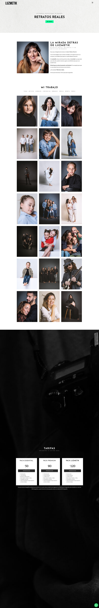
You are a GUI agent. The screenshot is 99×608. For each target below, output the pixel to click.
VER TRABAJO (49, 21)
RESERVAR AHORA (26, 470)
